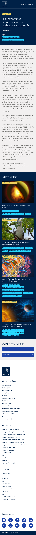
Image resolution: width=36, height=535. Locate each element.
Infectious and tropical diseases (10, 37)
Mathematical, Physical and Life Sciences (12, 40)
